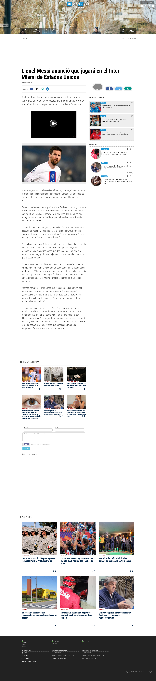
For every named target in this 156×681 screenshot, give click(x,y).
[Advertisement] (78, 54)
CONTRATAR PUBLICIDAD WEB (29, 661)
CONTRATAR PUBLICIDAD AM (59, 658)
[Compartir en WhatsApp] (42, 89)
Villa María (4, 25)
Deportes (24, 39)
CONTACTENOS (27, 650)
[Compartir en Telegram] (47, 89)
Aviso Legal (148, 672)
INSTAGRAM (26, 658)
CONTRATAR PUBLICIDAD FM (89, 658)
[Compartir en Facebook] (31, 89)
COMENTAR (26, 448)
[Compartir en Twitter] (37, 89)
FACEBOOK (26, 653)
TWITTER (26, 655)
